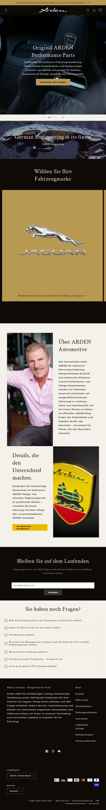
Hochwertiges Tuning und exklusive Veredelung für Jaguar (50, 295)
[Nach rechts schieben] (59, 306)
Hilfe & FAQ (81, 700)
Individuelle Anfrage (81, 727)
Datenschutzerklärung (82, 801)
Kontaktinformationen (76, 803)
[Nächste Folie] (56, 118)
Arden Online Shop (43, 801)
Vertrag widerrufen (85, 741)
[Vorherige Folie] (43, 118)
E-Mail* (15, 581)
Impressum (81, 718)
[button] (6, 10)
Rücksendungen (84, 734)
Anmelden (53, 592)
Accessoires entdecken (24, 527)
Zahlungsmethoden (86, 712)
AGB (97, 801)
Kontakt (79, 694)
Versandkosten (83, 706)
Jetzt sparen (53, 76)
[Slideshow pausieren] (62, 118)
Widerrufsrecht (62, 801)
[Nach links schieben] (47, 306)
